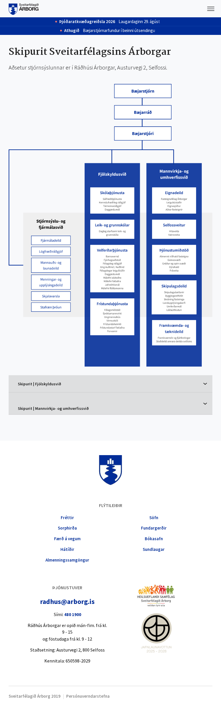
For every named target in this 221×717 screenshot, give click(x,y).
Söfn (153, 517)
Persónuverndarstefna (88, 696)
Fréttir (67, 517)
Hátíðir (67, 549)
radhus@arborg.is (67, 601)
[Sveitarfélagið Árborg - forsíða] (24, 8)
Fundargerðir (154, 528)
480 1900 (72, 614)
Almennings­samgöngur (67, 560)
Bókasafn (154, 538)
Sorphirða (67, 528)
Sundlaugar (154, 549)
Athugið (71, 30)
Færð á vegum (67, 538)
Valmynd (211, 8)
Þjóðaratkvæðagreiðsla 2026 (87, 21)
